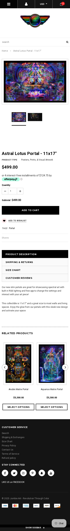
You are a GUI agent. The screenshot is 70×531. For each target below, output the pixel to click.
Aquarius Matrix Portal (52, 389)
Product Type (9, 160)
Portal (12, 228)
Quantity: (6, 185)
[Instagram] (23, 473)
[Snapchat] (42, 473)
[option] (35, 81)
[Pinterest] (32, 473)
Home (5, 51)
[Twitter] (14, 473)
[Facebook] (5, 473)
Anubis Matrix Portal (18, 389)
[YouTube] (51, 473)
